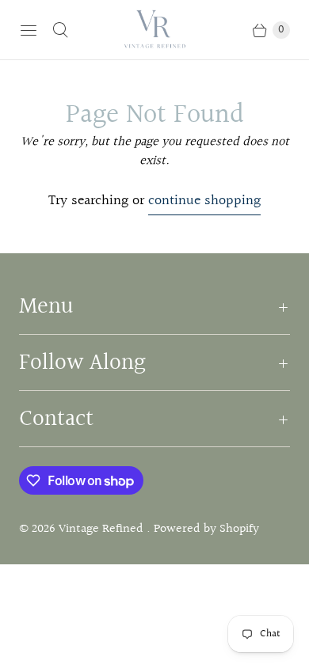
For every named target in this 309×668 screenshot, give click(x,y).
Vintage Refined (103, 529)
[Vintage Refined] (154, 29)
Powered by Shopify (206, 529)
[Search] (60, 30)
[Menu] (28, 30)
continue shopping (204, 201)
